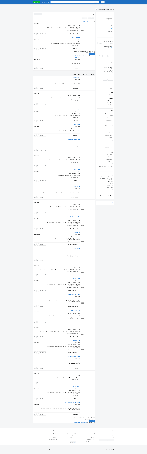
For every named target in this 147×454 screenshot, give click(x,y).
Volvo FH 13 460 (76, 325)
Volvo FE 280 (77, 169)
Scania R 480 (77, 264)
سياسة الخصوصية (84, 55)
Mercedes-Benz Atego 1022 (74, 294)
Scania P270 (77, 124)
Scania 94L (77, 109)
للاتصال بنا (112, 437)
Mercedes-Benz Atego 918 (74, 356)
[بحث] (97, 2)
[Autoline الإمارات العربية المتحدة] (110, 2)
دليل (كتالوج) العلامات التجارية (90, 441)
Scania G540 (77, 372)
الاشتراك (92, 420)
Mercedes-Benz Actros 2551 (73, 216)
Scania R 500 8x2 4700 (75, 310)
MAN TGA (77, 57)
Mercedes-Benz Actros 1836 (73, 139)
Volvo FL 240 (77, 186)
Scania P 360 (77, 92)
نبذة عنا (113, 433)
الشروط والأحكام (92, 433)
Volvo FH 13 (77, 232)
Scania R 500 (77, 201)
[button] (37, 34)
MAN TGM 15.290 (76, 37)
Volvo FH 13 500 (76, 340)
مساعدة (112, 435)
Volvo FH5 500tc (76, 77)
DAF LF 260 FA (76, 386)
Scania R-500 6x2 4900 (75, 278)
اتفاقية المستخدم (77, 55)
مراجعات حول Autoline (91, 439)
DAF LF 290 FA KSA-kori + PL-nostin (72, 402)
